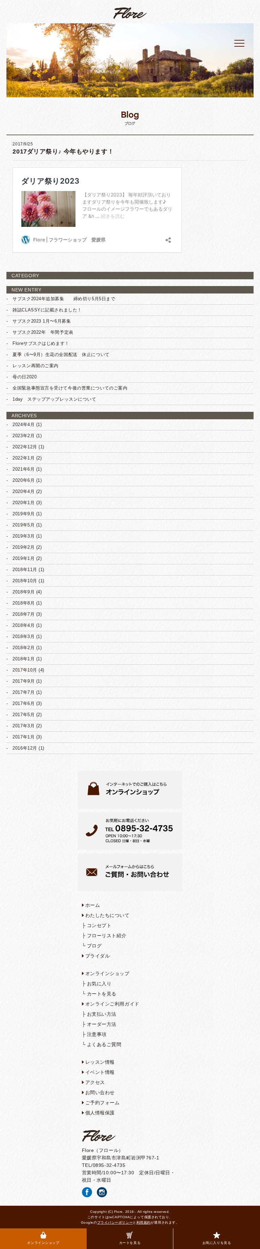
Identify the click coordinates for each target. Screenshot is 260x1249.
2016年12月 (25, 748)
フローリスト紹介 (106, 935)
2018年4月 (24, 625)
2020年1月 (24, 502)
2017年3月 (24, 725)
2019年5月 (24, 524)
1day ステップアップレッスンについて (54, 399)
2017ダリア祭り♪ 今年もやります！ (63, 151)
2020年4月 (24, 491)
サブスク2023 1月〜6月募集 (42, 321)
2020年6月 (24, 480)
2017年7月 (24, 692)
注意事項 (97, 1034)
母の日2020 (25, 376)
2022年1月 (24, 458)
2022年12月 (25, 446)
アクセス (95, 1082)
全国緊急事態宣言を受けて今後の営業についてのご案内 (70, 388)
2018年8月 (24, 603)
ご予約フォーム (102, 1102)
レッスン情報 (100, 1062)
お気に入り (99, 983)
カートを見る (129, 1243)
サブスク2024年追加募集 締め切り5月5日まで (64, 298)
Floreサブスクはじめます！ (41, 343)
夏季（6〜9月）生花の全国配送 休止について (61, 354)
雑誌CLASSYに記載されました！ (47, 309)
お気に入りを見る (216, 1243)
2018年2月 (24, 647)
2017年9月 (24, 681)
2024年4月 (24, 424)
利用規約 (143, 1222)
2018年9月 (24, 591)
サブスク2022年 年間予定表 (43, 332)
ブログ (94, 945)
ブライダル (97, 956)
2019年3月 (24, 536)
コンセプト (99, 925)
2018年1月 (24, 658)
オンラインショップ (43, 1243)
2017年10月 (25, 670)
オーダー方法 (101, 1024)
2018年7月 (24, 614)
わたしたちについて (107, 915)
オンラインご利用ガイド (112, 1004)
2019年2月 (24, 547)
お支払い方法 (101, 1014)
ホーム (92, 905)
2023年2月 (24, 435)
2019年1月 (24, 558)
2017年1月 (24, 736)
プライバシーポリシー (115, 1222)
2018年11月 (25, 569)
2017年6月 (24, 703)
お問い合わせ (100, 1092)
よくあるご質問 (104, 1044)
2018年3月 (24, 636)
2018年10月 (25, 580)
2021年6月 (24, 469)
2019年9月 (24, 513)
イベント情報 (100, 1072)
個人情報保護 (100, 1112)
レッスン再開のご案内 (36, 365)
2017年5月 (24, 714)
